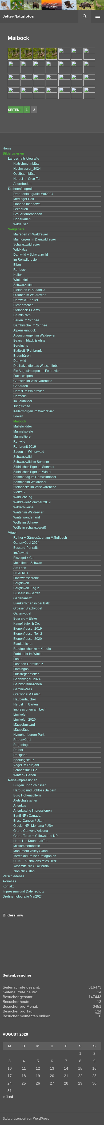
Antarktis (19, 805)
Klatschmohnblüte (26, 163)
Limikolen (20, 714)
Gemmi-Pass (22, 689)
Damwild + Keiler (25, 300)
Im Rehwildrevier (25, 259)
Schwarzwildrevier (26, 244)
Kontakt (8, 886)
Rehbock (19, 270)
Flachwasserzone (26, 578)
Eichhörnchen (23, 305)
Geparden (20, 386)
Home (7, 148)
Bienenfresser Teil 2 (27, 634)
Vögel (12, 532)
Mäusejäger (22, 730)
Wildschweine (23, 507)
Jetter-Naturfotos (18, 16)
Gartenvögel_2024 (27, 679)
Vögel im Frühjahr (26, 765)
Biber (17, 265)
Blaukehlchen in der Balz (31, 603)
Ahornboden (22, 184)
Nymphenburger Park (29, 735)
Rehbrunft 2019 (24, 447)
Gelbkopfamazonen (27, 684)
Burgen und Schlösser (29, 785)
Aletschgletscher (25, 800)
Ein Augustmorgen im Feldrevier (36, 371)
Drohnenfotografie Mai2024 (33, 194)
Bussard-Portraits (25, 548)
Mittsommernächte (26, 846)
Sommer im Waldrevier (29, 482)
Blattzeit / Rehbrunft (27, 350)
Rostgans (20, 755)
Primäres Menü (97, 16)
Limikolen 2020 (24, 719)
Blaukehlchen (23, 644)
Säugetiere (16, 229)
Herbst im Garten (25, 704)
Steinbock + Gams (26, 310)
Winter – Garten (24, 775)
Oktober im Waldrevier (29, 295)
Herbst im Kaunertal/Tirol (31, 841)
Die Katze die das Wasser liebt (35, 366)
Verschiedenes (13, 876)
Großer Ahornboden (27, 214)
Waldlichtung (22, 497)
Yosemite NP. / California (31, 866)
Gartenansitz (22, 598)
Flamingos (21, 669)
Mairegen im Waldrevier (30, 234)
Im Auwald (20, 553)
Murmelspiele (23, 431)
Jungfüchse (21, 406)
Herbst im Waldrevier (28, 391)
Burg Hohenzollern (27, 795)
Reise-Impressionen (22, 780)
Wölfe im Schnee (25, 522)
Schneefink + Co (25, 770)
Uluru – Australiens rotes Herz (35, 861)
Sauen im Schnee (26, 320)
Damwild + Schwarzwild (30, 254)
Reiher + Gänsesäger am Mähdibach (40, 537)
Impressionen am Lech (29, 709)
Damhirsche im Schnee (30, 325)
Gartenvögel (22, 613)
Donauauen (22, 219)
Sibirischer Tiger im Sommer (33, 467)
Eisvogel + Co (23, 558)
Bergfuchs (20, 345)
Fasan (17, 659)
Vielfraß (19, 492)
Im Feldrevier (22, 401)
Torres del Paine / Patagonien (34, 856)
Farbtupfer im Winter (28, 654)
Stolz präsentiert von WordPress (26, 1118)
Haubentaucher (24, 699)
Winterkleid (21, 280)
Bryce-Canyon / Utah (28, 821)
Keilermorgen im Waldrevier (33, 411)
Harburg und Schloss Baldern (34, 790)
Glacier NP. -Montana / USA (33, 826)
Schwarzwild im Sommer (31, 462)
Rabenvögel (22, 740)
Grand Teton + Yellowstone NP (35, 836)
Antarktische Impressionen (32, 810)
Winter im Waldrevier (28, 512)
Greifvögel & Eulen (27, 694)
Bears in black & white (29, 340)
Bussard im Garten (26, 593)
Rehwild (19, 441)
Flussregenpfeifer (26, 674)
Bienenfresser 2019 (27, 628)
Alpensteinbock (24, 330)
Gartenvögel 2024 (26, 543)
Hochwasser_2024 (27, 169)
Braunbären (22, 356)
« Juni (8, 1097)
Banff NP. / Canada (27, 815)
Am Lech (19, 568)
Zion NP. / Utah (24, 871)
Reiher (18, 750)
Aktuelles (9, 881)
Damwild (19, 361)
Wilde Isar (20, 224)
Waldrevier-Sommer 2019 (32, 502)
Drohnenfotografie (21, 189)
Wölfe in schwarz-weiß (29, 527)
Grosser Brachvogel (27, 608)
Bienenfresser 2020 (27, 639)
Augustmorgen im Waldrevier (34, 335)
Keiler (17, 275)
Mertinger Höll (23, 199)
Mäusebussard (24, 725)
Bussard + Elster (25, 618)
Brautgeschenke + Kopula (32, 649)
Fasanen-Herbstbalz (28, 664)
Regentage (21, 745)
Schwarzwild (22, 457)
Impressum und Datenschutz (23, 891)
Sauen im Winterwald (28, 452)
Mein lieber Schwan (27, 563)
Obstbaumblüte (24, 174)
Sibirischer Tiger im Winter (32, 472)
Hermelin (20, 396)
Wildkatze (20, 249)
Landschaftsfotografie (23, 158)
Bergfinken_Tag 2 (26, 588)
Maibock (19, 421)
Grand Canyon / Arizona (30, 831)
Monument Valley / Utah (30, 851)
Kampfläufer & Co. (26, 623)
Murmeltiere (22, 436)
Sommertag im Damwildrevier (34, 477)
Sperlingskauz (23, 760)
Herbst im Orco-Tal (26, 179)
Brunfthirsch (22, 315)
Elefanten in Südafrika (29, 290)
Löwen (18, 416)
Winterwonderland (26, 517)
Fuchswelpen (23, 376)
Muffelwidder (22, 426)
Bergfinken (21, 583)
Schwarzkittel (23, 285)
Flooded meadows (26, 204)
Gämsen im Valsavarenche (32, 381)
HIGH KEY (21, 573)
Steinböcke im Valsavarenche (34, 487)
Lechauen (20, 209)
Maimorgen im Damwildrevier (34, 239)
